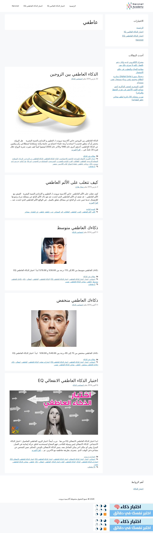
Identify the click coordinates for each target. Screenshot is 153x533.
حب (52, 212)
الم (62, 212)
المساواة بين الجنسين (40, 161)
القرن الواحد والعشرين (65, 161)
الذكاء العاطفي (49, 159)
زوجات (86, 164)
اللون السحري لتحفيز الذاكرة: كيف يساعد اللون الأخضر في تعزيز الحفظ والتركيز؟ (127, 89)
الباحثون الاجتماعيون (66, 159)
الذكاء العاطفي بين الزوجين (74, 74)
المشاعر (57, 212)
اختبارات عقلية (45, 362)
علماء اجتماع (72, 164)
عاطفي (80, 164)
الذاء (56, 159)
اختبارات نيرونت (89, 457)
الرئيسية (72, 6)
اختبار (86, 279)
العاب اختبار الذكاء (58, 462)
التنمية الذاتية (90, 209)
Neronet (15, 6)
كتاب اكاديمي (62, 164)
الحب (79, 212)
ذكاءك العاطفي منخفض (77, 300)
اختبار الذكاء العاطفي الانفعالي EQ (68, 380)
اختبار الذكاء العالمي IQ (56, 6)
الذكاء (78, 462)
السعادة (15, 159)
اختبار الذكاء (138, 489)
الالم (93, 212)
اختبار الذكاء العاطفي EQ (33, 6)
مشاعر (27, 212)
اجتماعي (92, 279)
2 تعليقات (91, 166)
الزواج (21, 159)
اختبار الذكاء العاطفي (76, 279)
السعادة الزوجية (92, 161)
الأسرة (88, 159)
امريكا (29, 161)
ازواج (93, 159)
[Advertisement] (54, 49)
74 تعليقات (91, 467)
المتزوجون (52, 161)
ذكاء (91, 164)
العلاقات (76, 161)
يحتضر (55, 164)
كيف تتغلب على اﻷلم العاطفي (72, 182)
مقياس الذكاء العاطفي (78, 282)
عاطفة (47, 212)
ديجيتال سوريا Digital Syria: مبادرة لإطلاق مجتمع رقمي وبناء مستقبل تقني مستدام (126, 79)
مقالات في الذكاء (89, 156)
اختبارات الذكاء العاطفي (89, 462)
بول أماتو (23, 161)
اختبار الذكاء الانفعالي (76, 459)
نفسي (67, 282)
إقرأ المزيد (75, 150)
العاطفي (83, 161)
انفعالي (29, 279)
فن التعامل (34, 212)
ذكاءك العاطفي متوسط (77, 227)
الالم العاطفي (86, 212)
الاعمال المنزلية (79, 159)
